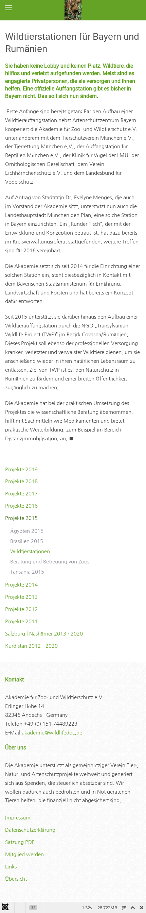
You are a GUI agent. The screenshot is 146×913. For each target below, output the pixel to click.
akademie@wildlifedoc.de (52, 732)
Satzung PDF (20, 842)
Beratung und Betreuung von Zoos (49, 561)
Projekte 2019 (21, 469)
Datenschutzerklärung (30, 829)
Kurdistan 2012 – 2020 (31, 645)
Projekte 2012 (21, 609)
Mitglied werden (24, 854)
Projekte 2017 (21, 493)
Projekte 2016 (21, 505)
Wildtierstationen (30, 551)
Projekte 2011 (21, 621)
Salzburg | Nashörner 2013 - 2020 (44, 633)
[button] (8, 7)
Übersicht (16, 878)
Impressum (18, 817)
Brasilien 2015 (26, 541)
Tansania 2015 (27, 571)
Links (11, 866)
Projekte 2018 (21, 481)
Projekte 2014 (21, 584)
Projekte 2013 (21, 596)
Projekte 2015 (21, 518)
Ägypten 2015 (26, 531)
